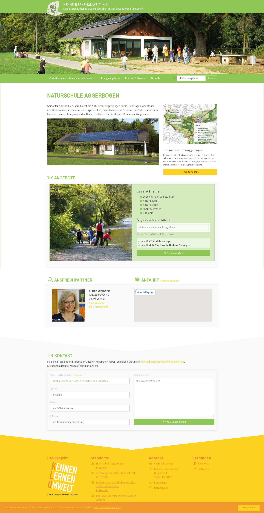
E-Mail (54, 402)
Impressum (160, 482)
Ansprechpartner (163, 463)
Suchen (211, 78)
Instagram (203, 469)
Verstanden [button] (249, 507)
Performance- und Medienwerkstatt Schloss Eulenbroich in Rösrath (116, 486)
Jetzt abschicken (176, 421)
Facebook (203, 463)
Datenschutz (161, 487)
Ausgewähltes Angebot (67, 375)
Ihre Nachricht (142, 375)
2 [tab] (134, 71)
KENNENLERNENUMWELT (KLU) (86, 4)
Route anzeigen (171, 280)
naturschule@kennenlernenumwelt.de (162, 361)
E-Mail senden (100, 306)
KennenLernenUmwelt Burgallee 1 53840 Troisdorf (166, 473)
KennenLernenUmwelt (81, 78)
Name (54, 388)
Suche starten (174, 253)
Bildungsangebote (109, 78)
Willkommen (58, 78)
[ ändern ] (78, 375)
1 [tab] (129, 71)
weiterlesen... (191, 172)
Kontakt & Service (135, 78)
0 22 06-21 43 (96, 302)
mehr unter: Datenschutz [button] (107, 507)
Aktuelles (156, 78)
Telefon (54, 416)
